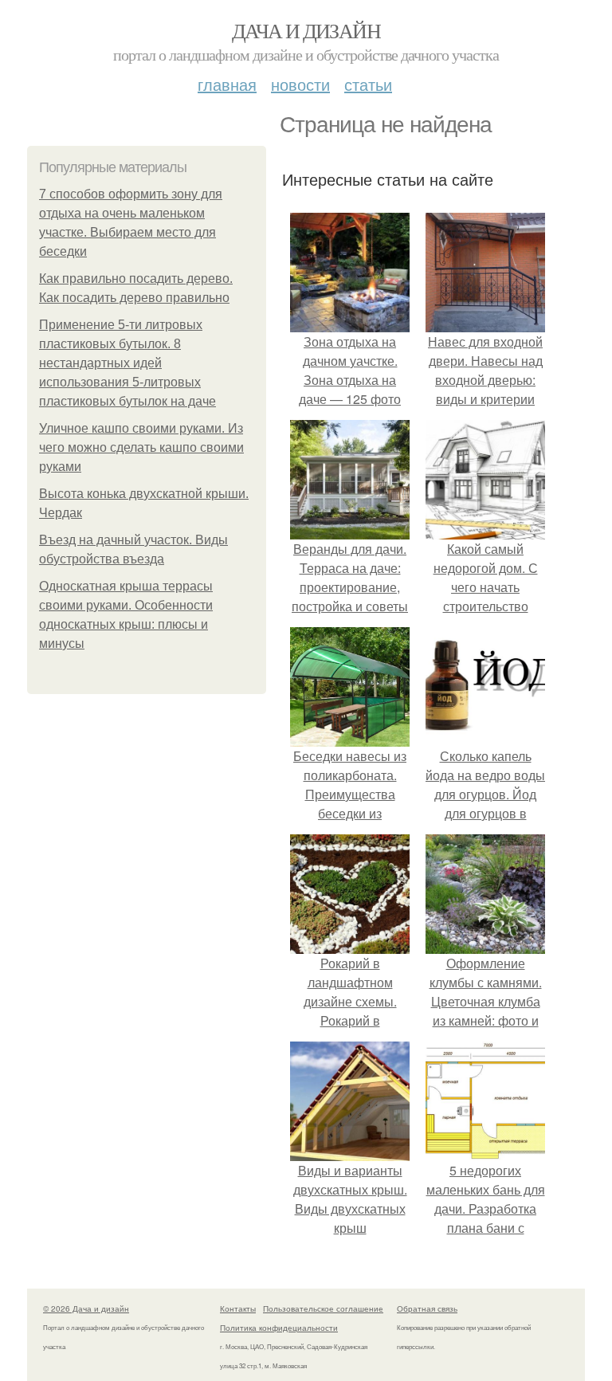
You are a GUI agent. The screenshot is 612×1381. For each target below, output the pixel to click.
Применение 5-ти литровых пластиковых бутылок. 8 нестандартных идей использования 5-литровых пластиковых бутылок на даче (127, 363)
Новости (300, 84)
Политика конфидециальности (279, 1327)
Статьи (368, 84)
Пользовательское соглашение (323, 1308)
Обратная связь (427, 1308)
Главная (227, 84)
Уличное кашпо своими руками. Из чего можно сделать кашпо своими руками (141, 447)
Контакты (238, 1308)
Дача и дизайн (306, 30)
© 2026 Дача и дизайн (86, 1308)
